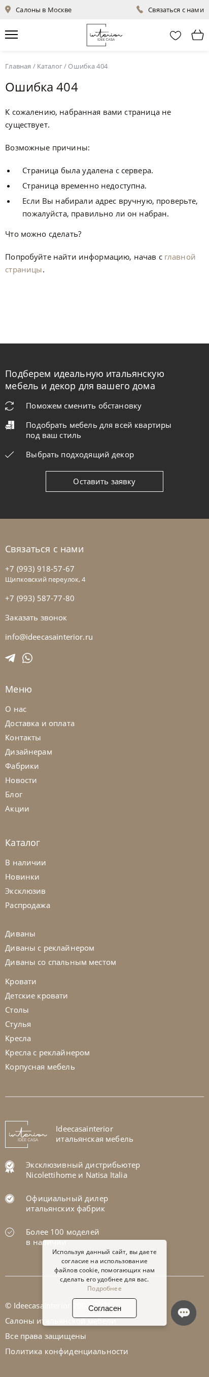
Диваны (20, 933)
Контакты (23, 737)
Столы (17, 1010)
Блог (13, 794)
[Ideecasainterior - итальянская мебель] (104, 32)
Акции (17, 808)
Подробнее (104, 1288)
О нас (15, 709)
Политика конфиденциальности (66, 1351)
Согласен (104, 1308)
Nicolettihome (51, 1175)
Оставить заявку (104, 481)
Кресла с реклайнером (47, 1052)
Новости (21, 780)
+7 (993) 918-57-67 (40, 569)
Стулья (18, 1024)
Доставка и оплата (40, 723)
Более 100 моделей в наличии (62, 1237)
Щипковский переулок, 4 (45, 579)
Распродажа (27, 905)
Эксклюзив (25, 891)
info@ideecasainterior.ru (49, 637)
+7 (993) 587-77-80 (40, 598)
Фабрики (22, 766)
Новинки (22, 876)
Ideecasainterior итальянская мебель (94, 1133)
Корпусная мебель (40, 1066)
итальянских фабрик (65, 1208)
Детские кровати (36, 995)
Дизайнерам (28, 751)
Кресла (18, 1038)
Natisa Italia (106, 1175)
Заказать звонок (36, 617)
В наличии (25, 862)
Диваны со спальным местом (60, 962)
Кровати (21, 981)
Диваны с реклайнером (49, 948)
